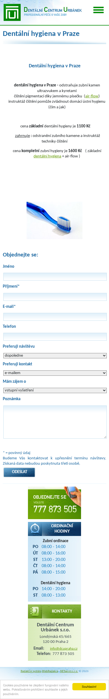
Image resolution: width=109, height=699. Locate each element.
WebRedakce (50, 671)
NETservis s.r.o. (69, 671)
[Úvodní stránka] (42, 12)
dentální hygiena (47, 156)
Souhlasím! (89, 686)
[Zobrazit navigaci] (98, 10)
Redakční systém (31, 671)
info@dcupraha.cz (63, 648)
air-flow (91, 96)
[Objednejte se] (54, 503)
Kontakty (62, 611)
